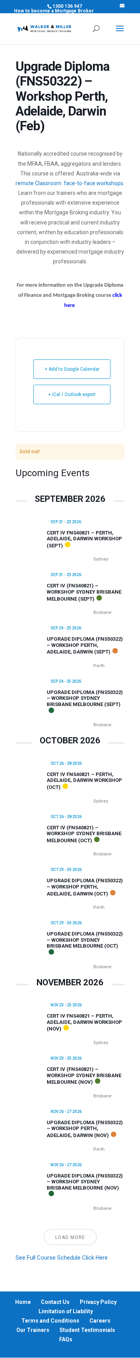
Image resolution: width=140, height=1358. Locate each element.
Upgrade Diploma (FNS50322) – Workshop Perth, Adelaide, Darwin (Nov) (85, 1129)
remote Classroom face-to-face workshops (69, 183)
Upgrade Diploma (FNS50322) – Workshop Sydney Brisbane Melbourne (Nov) (85, 1182)
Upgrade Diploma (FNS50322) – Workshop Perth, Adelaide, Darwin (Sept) (85, 645)
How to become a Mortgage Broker (54, 11)
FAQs (65, 1339)
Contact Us (55, 1302)
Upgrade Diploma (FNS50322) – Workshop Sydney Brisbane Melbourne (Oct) (85, 940)
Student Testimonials (87, 1330)
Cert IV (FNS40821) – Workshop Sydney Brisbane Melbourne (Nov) (84, 1075)
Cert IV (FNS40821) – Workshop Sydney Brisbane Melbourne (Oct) (84, 834)
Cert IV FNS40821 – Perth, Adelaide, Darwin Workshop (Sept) (84, 539)
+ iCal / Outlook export (72, 394)
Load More (70, 1237)
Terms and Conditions (50, 1321)
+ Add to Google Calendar (72, 369)
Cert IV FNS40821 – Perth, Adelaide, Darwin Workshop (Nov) (84, 1022)
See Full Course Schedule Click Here (62, 1257)
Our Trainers (32, 1330)
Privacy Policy (98, 1302)
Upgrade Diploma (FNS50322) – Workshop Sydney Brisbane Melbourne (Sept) (85, 698)
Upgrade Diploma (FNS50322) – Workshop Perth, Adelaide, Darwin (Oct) (85, 887)
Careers (99, 1321)
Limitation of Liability (65, 1311)
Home (23, 1302)
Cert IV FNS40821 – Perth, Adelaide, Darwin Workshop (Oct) (84, 780)
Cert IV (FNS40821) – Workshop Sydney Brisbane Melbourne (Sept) (84, 592)
